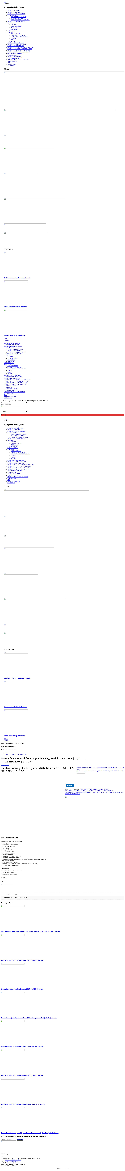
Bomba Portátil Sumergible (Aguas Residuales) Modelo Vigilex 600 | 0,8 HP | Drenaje (30, 931)
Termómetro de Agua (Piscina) (14, 335)
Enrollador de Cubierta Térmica (15, 307)
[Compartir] (119, 2)
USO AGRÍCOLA (12, 30)
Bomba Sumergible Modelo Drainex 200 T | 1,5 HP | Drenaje (22, 989)
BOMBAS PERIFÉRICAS (14, 12)
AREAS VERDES (16, 33)
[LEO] (71, 797)
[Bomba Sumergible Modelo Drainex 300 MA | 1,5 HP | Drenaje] (12, 1079)
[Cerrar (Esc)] (123, 2)
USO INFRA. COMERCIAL (113, 792)
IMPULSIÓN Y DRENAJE (78, 792)
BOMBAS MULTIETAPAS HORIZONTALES (20, 47)
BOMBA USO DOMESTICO (15, 43)
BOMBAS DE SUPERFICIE (15, 46)
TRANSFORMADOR (13, 64)
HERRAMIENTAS (12, 55)
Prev (78, 757)
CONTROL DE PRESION (14, 53)
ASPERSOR (11, 32)
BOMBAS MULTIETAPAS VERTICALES (19, 49)
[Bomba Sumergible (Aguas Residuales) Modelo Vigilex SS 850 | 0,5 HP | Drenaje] (12, 993)
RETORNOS (14, 27)
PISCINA (10, 23)
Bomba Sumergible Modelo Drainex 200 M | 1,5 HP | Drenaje (22, 1046)
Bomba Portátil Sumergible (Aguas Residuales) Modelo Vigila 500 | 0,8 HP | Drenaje (30, 1133)
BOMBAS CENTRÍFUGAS (15, 11)
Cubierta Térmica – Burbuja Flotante (17, 278)
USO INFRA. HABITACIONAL (20, 36)
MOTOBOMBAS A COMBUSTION (17, 59)
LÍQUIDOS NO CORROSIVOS (95, 792)
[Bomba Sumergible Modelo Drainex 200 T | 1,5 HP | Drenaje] (12, 964)
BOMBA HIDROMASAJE (18, 17)
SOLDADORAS (12, 61)
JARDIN (13, 38)
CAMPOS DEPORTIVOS (18, 35)
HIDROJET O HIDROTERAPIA (20, 20)
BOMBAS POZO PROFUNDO (16, 14)
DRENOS (13, 24)
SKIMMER (14, 29)
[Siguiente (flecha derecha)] (122, 585)
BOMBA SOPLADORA (18, 18)
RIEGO (13, 40)
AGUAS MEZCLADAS (96, 789)
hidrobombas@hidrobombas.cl (13, 1160)
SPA (8, 62)
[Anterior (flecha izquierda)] (3, 585)
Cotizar (69, 785)
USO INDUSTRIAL (13, 58)
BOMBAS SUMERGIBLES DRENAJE (18, 52)
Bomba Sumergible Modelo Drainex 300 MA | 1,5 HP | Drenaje (23, 1104)
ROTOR (13, 41)
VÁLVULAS (11, 65)
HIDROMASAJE (12, 15)
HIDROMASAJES (16, 26)
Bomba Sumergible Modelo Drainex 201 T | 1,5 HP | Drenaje (22, 1075)
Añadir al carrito (5, 765)
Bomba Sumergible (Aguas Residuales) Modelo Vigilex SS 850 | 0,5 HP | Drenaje (29, 1018)
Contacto (6, 340)
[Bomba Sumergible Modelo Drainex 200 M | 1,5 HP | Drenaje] (12, 1021)
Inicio (5, 419)
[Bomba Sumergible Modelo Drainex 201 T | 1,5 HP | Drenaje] (12, 1050)
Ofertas (6, 338)
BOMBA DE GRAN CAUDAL (16, 21)
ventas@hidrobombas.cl (11, 1161)
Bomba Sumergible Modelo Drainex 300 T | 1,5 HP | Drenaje (22, 960)
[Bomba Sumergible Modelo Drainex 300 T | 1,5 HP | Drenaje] (12, 935)
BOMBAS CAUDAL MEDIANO (16, 44)
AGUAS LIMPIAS (84, 789)
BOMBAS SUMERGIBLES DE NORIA (18, 50)
